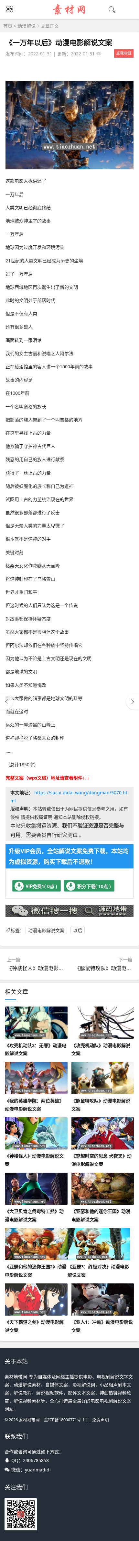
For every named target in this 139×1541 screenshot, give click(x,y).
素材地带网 (29, 1420)
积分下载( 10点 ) (94, 886)
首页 (7, 26)
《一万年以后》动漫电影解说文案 (58, 42)
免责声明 (100, 1420)
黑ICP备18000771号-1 (64, 1420)
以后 (77, 930)
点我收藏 (124, 53)
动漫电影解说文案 (46, 930)
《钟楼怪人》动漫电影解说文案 (43, 968)
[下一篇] (132, 702)
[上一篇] (6, 702)
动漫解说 (26, 26)
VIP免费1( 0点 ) (41, 886)
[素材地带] (69, 15)
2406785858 (36, 1460)
